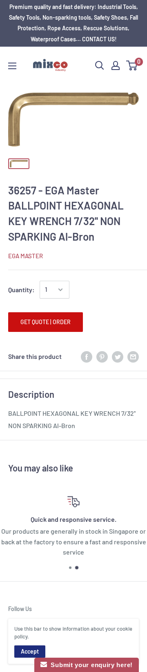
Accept (30, 651)
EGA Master (25, 255)
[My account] (115, 65)
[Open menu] (12, 66)
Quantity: (21, 289)
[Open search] (99, 65)
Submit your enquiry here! (90, 664)
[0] (132, 65)
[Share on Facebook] (86, 356)
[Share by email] (133, 356)
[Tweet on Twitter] (117, 356)
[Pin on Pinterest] (102, 356)
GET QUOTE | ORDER (45, 321)
